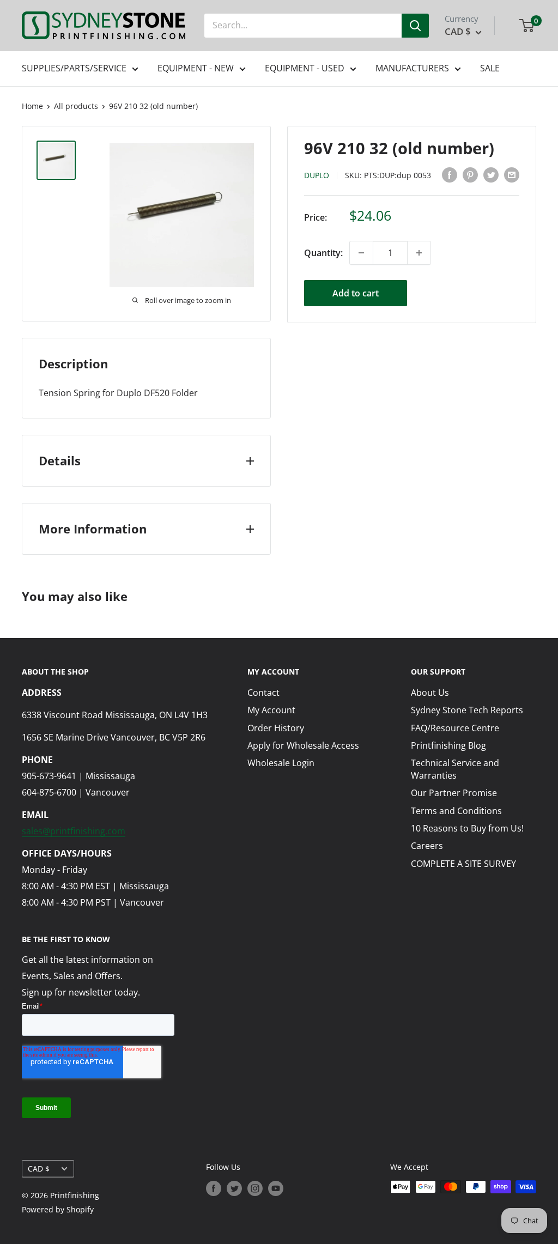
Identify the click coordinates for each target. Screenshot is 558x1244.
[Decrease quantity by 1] (361, 252)
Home (32, 106)
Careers (427, 846)
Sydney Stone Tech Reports (467, 710)
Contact (263, 693)
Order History (275, 728)
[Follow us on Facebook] (213, 1188)
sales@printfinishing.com (73, 831)
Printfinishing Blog (448, 745)
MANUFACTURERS (412, 68)
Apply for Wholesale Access (303, 745)
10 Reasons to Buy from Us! (467, 828)
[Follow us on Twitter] (234, 1188)
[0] (527, 25)
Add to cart (355, 293)
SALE (490, 68)
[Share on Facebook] (449, 175)
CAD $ (39, 1168)
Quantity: (323, 253)
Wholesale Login (280, 763)
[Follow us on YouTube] (275, 1188)
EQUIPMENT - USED (304, 68)
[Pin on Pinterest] (470, 175)
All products (76, 106)
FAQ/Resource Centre (455, 728)
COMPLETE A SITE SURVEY (463, 864)
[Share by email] (511, 175)
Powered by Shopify (58, 1209)
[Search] (415, 26)
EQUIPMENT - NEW (195, 68)
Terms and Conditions (456, 811)
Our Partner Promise (454, 793)
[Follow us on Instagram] (255, 1188)
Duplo (316, 175)
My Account (271, 710)
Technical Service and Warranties (455, 769)
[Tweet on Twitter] (491, 175)
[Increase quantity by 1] (419, 252)
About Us (430, 693)
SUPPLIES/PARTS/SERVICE (74, 68)
